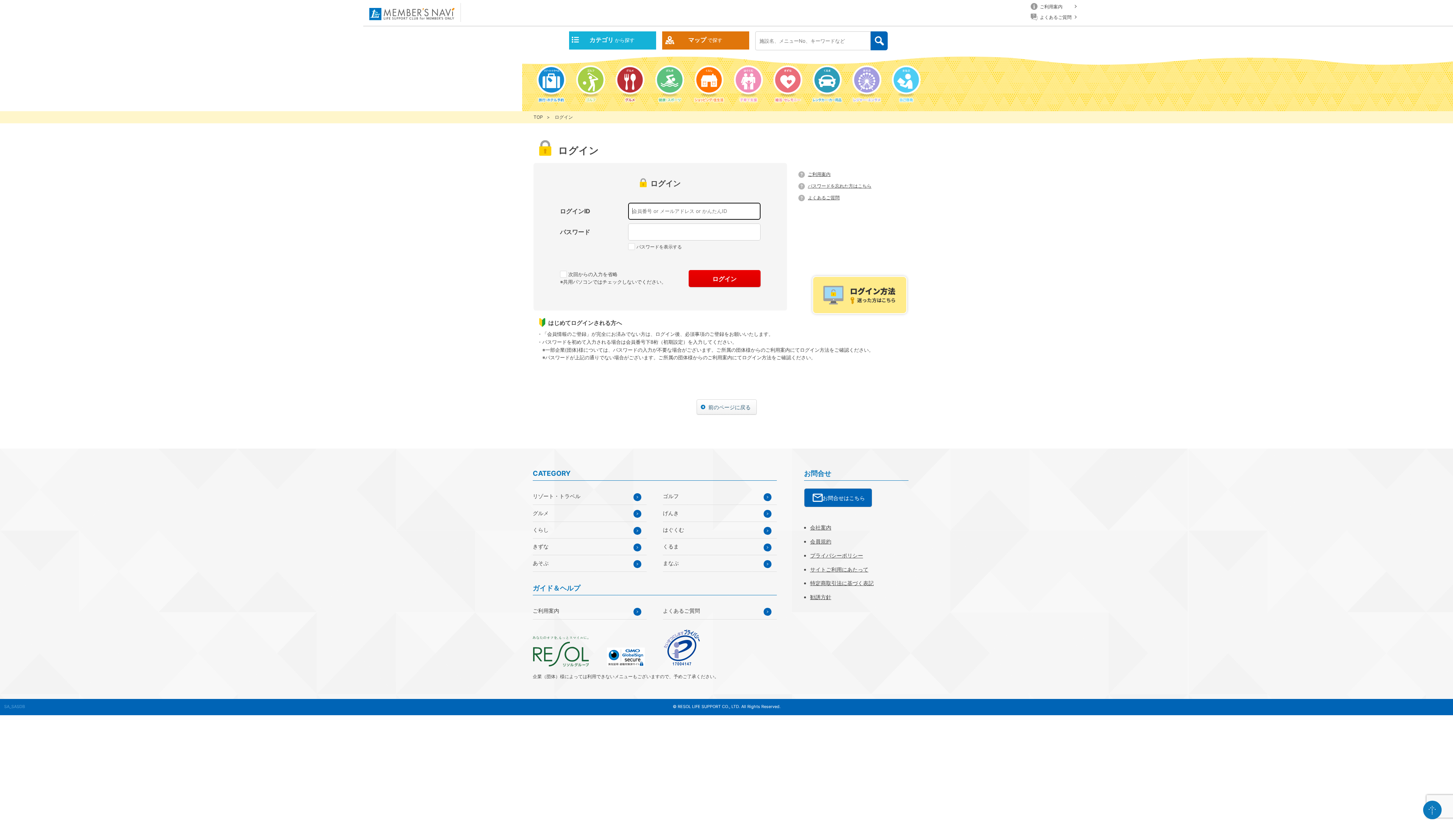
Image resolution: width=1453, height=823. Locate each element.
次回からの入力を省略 (593, 274)
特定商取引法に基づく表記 (842, 583)
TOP (538, 117)
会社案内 (820, 527)
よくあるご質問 (824, 197)
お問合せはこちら (844, 498)
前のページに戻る (729, 407)
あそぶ (541, 563)
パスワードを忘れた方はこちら (839, 186)
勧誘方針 (820, 597)
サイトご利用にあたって (839, 569)
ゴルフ (671, 496)
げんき (671, 513)
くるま (671, 546)
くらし (541, 529)
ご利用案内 (819, 174)
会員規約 (820, 541)
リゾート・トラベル (556, 496)
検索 (879, 41)
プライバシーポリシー (836, 555)
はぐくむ (673, 529)
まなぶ (671, 563)
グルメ (541, 513)
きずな (541, 546)
